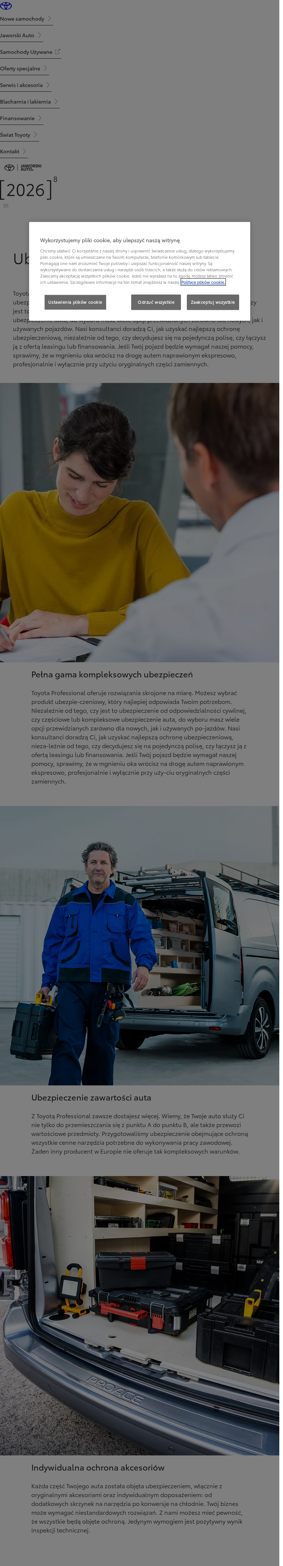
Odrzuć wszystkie (156, 302)
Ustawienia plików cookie (75, 302)
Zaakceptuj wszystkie (213, 302)
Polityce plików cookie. (203, 282)
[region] (139, 271)
